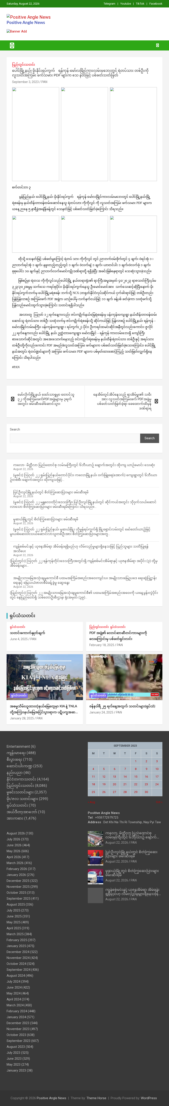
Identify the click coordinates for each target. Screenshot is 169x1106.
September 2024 (18, 970)
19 (103, 784)
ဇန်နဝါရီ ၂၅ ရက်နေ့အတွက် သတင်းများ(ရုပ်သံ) (122, 706)
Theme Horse (96, 1098)
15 (135, 776)
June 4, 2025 (19, 639)
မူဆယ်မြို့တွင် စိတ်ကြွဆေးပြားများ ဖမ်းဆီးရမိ (45, 519)
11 (93, 776)
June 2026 (14, 845)
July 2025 (13, 910)
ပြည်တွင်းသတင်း (23, 64)
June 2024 (14, 987)
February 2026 (17, 869)
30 (146, 792)
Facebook (155, 3)
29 (135, 792)
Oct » (159, 802)
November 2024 (18, 958)
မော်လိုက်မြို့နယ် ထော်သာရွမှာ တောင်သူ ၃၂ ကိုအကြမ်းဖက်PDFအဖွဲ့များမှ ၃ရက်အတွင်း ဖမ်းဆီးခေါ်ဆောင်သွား (46, 399)
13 (114, 776)
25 (93, 792)
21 (125, 784)
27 (114, 792)
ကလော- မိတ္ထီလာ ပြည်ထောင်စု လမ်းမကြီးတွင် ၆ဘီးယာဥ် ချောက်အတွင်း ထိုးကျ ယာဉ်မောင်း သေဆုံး (84, 465)
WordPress (149, 1098)
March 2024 (15, 1005)
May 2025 (13, 922)
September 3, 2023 (25, 82)
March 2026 (15, 863)
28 (125, 792)
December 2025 (18, 881)
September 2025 (18, 899)
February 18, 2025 (101, 645)
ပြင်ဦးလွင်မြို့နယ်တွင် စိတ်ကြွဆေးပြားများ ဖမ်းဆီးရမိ (50, 492)
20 (114, 784)
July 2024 (13, 982)
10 (156, 769)
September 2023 (18, 1041)
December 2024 (18, 952)
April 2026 (14, 857)
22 (135, 784)
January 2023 (16, 1070)
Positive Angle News (26, 23)
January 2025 (16, 946)
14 (125, 776)
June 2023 (14, 1059)
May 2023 (13, 1064)
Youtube (125, 3)
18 (93, 784)
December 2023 (18, 1023)
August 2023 (16, 1047)
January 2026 (16, 875)
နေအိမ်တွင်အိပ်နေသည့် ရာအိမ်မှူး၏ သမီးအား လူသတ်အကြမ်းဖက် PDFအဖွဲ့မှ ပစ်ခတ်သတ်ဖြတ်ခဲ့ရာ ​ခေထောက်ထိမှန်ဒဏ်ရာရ (122, 401)
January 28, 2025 (22, 718)
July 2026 (13, 839)
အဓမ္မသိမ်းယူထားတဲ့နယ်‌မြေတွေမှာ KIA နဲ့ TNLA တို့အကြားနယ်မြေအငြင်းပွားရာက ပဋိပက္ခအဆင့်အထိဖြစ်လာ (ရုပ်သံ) (43, 712)
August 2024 (16, 976)
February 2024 (17, 1011)
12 (103, 776)
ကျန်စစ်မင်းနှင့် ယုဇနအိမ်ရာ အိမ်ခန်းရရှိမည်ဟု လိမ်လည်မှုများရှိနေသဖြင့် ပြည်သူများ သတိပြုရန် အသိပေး (132, 894)
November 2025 (18, 887)
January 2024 (16, 1017)
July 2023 (13, 1053)
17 (156, 776)
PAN (44, 82)
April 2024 (14, 999)
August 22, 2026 (116, 842)
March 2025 (15, 934)
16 (146, 776)
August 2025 (16, 904)
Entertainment (18, 746)
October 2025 (16, 893)
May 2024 (13, 993)
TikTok (140, 3)
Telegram (109, 3)
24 (156, 784)
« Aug (91, 802)
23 (146, 784)
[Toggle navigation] (12, 45)
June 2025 (14, 916)
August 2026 (16, 833)
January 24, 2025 (101, 712)
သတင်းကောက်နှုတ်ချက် (27, 633)
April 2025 (14, 928)
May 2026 (13, 851)
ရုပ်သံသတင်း (22, 616)
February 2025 (17, 940)
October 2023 (16, 1035)
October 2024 (16, 964)
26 (103, 792)
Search (15, 429)
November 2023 (18, 1029)
